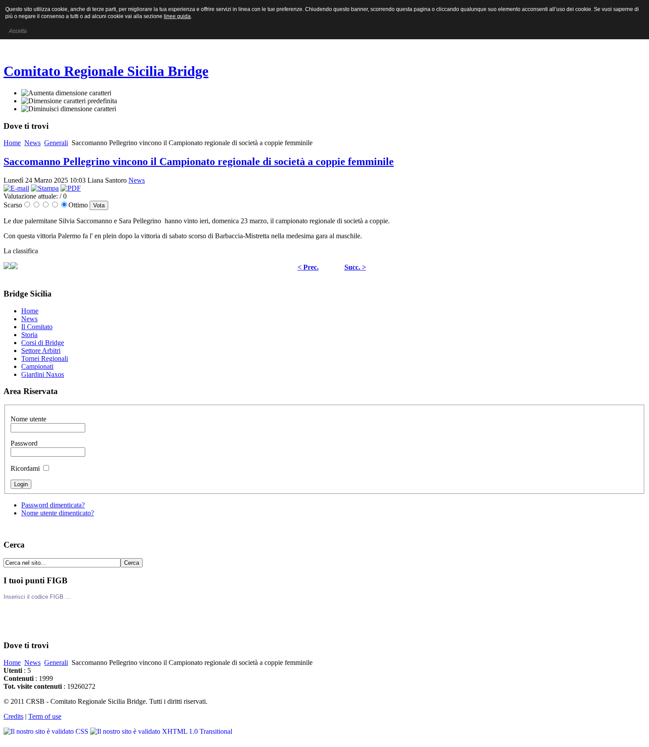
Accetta (17, 30)
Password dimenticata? (53, 505)
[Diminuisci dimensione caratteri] (68, 109)
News (32, 142)
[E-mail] (16, 188)
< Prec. (308, 267)
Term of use (44, 716)
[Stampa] (45, 188)
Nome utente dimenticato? (57, 513)
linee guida (177, 16)
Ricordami (26, 468)
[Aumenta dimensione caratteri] (66, 93)
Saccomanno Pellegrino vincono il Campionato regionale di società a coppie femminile (199, 161)
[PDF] (70, 188)
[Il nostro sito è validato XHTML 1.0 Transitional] (161, 731)
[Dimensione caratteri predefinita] (69, 101)
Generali (56, 142)
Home (12, 142)
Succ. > (355, 267)
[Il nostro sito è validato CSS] (47, 731)
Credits (13, 716)
